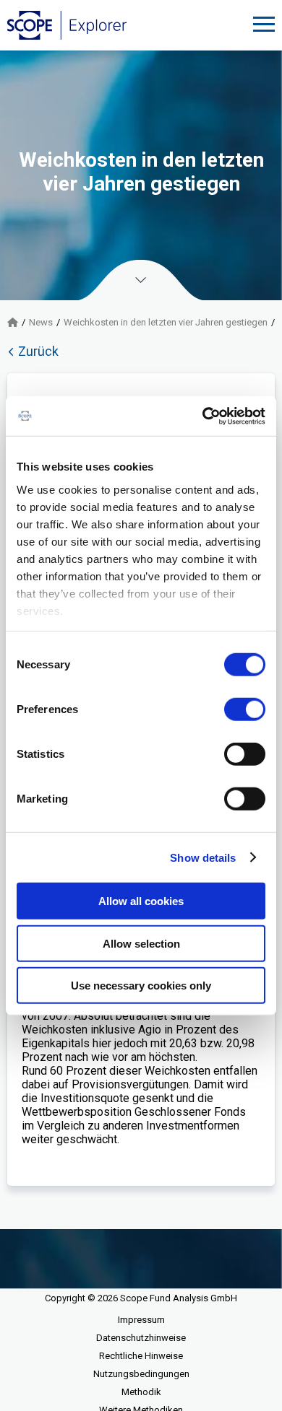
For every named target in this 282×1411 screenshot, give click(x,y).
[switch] (244, 709)
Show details (203, 857)
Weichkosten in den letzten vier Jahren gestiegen (166, 322)
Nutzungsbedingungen (141, 1373)
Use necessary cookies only (141, 985)
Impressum (141, 1319)
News (41, 322)
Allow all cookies (141, 901)
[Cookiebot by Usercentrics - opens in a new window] (202, 415)
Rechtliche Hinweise (141, 1355)
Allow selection (141, 943)
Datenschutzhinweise (141, 1337)
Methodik (141, 1391)
